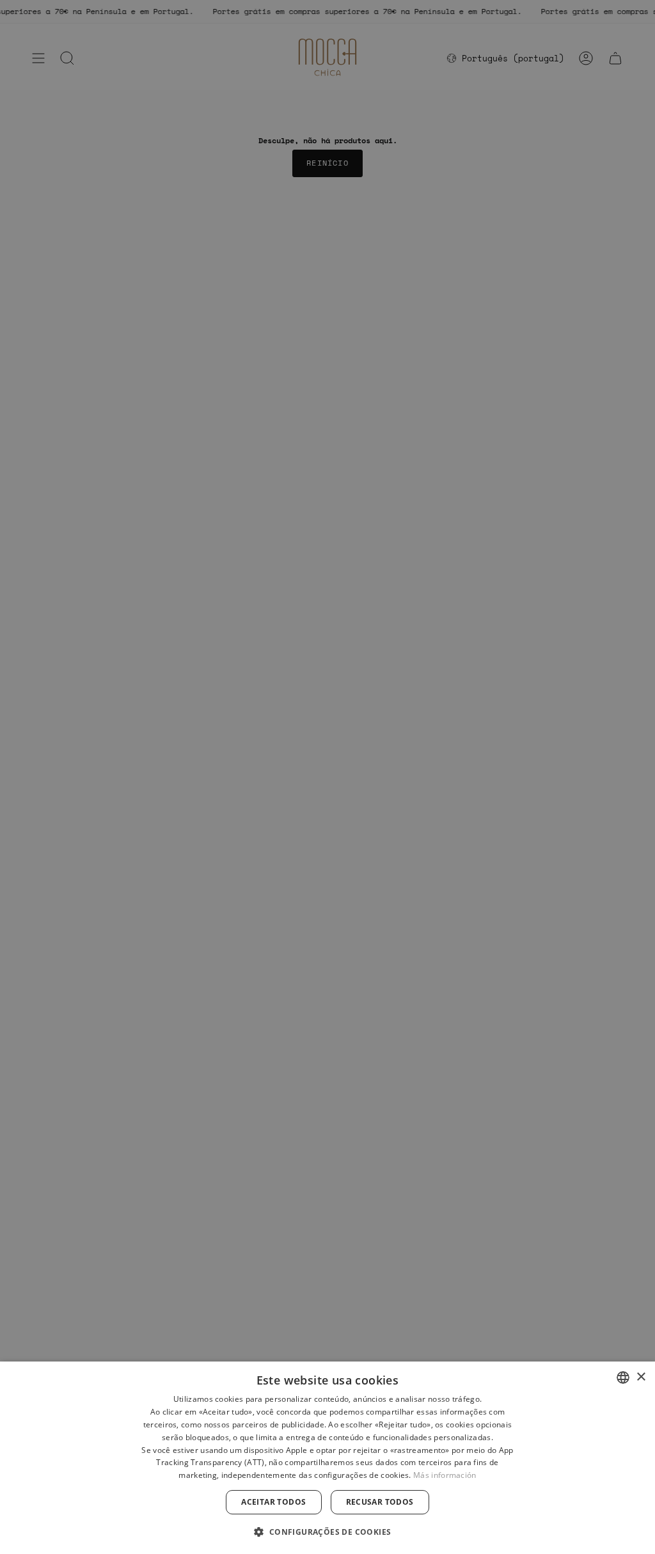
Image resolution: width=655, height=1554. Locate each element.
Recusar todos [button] (380, 1501)
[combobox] (623, 1377)
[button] (327, 1531)
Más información (445, 1475)
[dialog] (327, 1458)
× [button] (640, 1377)
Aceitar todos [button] (273, 1501)
